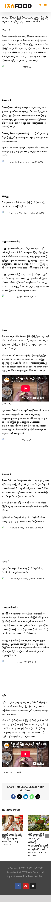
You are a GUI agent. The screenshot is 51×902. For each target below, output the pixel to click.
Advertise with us (35, 876)
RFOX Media (26, 872)
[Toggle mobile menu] (45, 5)
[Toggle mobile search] (40, 5)
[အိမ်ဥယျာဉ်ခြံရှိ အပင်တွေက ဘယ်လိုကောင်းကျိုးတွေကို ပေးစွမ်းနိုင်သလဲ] (38, 816)
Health (18, 772)
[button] (4, 836)
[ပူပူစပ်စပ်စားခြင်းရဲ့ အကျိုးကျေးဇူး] (12, 816)
